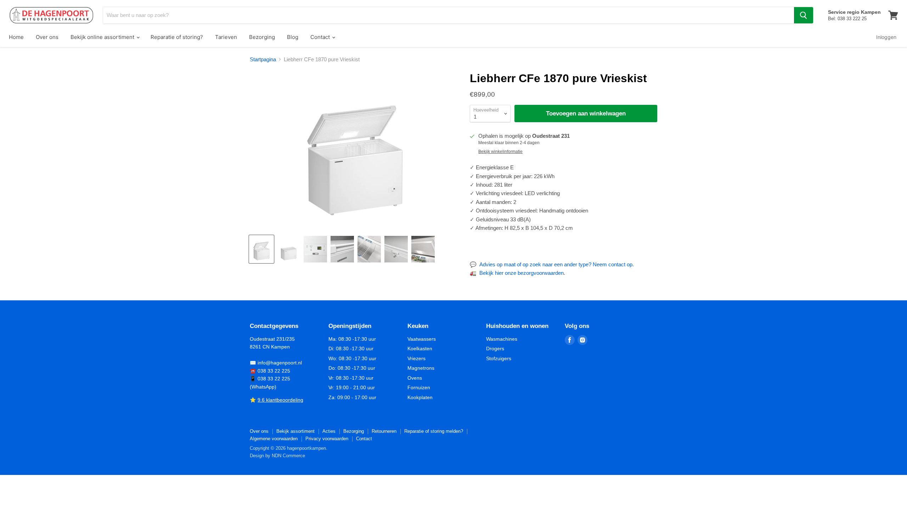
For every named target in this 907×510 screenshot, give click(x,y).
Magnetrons (420, 368)
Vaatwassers (421, 339)
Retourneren (384, 431)
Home (16, 37)
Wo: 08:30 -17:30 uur (352, 358)
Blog (292, 37)
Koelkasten (419, 348)
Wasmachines (501, 339)
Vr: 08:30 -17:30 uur (350, 378)
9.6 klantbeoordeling (280, 400)
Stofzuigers (498, 358)
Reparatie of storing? (177, 37)
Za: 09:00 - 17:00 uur (352, 397)
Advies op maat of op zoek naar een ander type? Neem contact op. (556, 264)
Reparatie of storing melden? (433, 431)
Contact (320, 37)
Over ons (47, 37)
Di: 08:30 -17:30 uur (350, 348)
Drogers (495, 348)
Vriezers (416, 358)
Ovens (414, 378)
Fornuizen (418, 387)
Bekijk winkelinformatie (500, 151)
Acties (329, 431)
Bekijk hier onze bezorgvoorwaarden (521, 273)
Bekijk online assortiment (103, 37)
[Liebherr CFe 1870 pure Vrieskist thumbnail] (261, 249)
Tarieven (226, 37)
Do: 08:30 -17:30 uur (351, 368)
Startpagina (263, 59)
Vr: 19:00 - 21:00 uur (351, 387)
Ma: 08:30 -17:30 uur (352, 339)
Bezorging (262, 37)
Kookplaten (420, 397)
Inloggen (886, 37)
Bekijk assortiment (295, 431)
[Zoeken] (803, 15)
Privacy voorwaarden (326, 438)
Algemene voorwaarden (274, 438)
